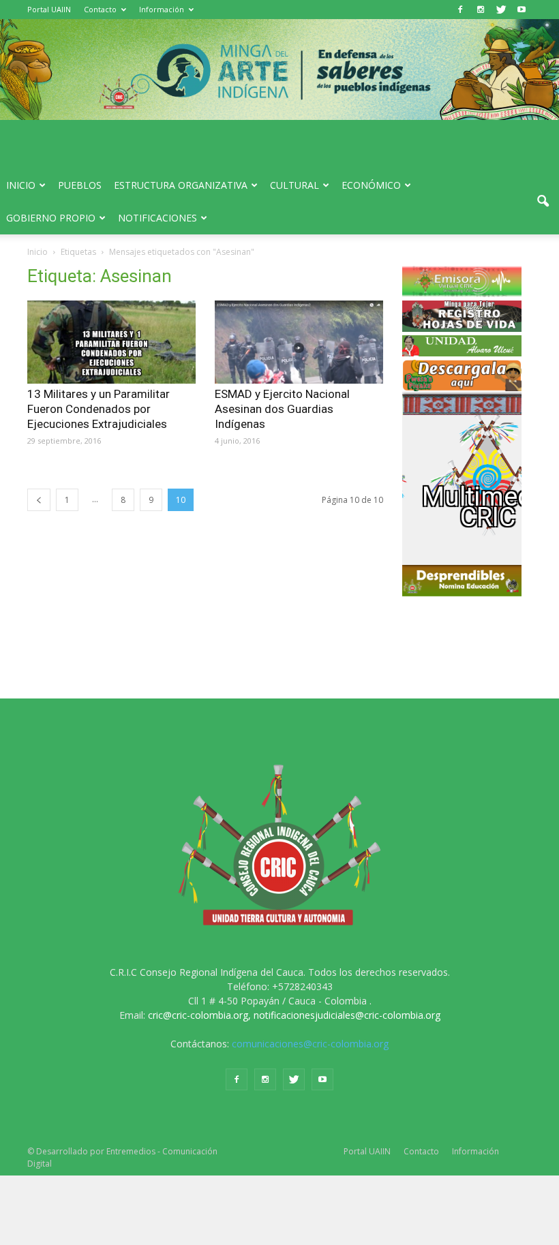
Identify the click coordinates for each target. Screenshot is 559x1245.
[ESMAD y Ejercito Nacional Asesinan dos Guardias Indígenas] (299, 342)
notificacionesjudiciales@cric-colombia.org (347, 1015)
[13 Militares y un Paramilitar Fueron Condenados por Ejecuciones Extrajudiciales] (111, 342)
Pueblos (80, 185)
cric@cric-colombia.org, (199, 1015)
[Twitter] (501, 9)
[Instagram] (480, 9)
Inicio (20, 185)
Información (161, 9)
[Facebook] (460, 9)
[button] (542, 201)
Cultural (294, 185)
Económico (371, 185)
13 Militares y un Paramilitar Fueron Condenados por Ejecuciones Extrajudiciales (98, 409)
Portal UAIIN (49, 9)
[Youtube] (521, 9)
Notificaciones (157, 217)
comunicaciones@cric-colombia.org (310, 1043)
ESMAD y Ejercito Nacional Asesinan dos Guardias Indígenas (282, 409)
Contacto (100, 9)
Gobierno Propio (50, 217)
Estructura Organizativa (180, 185)
